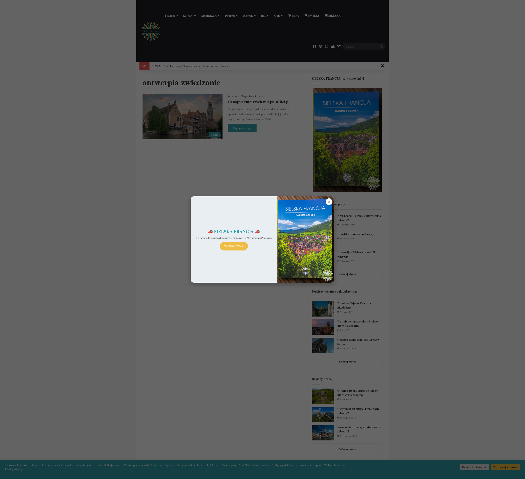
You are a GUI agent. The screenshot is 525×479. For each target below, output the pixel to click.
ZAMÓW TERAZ (233, 246)
